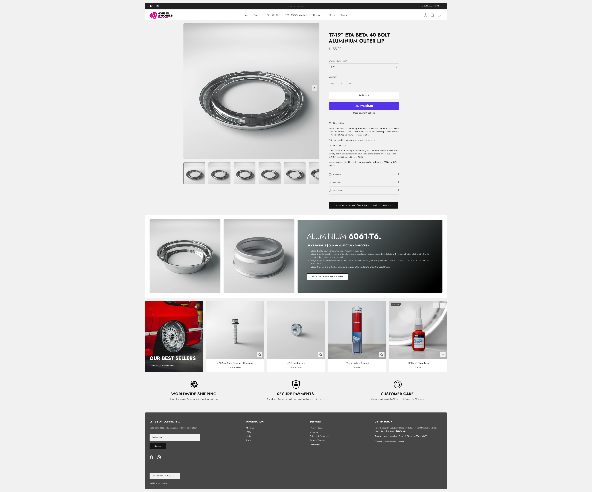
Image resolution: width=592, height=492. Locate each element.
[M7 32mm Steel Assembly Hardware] (235, 330)
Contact (344, 15)
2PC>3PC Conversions (296, 15)
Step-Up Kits (273, 15)
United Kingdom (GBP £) (431, 6)
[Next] (333, 6)
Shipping (314, 432)
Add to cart (364, 95)
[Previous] (259, 6)
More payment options (364, 113)
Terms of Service (317, 440)
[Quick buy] (259, 354)
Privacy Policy (316, 427)
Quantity (333, 77)
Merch (332, 15)
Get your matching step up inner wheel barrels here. (352, 140)
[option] (251, 91)
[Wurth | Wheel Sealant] (357, 330)
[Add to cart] (443, 354)
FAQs (248, 432)
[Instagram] (157, 6)
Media (248, 436)
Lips (246, 15)
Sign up (157, 446)
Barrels (257, 15)
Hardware (318, 15)
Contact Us (315, 444)
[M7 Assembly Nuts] (296, 330)
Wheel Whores (161, 483)
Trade (248, 440)
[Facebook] (151, 6)
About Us (250, 427)
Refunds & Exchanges (319, 436)
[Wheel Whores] (161, 15)
